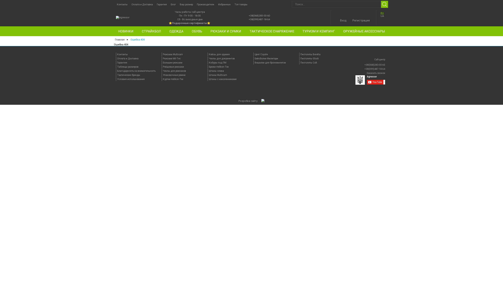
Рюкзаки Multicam (173, 54)
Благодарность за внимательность (136, 71)
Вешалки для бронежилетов (270, 62)
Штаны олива (216, 71)
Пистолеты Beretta (310, 54)
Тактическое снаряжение (272, 31)
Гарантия (162, 4)
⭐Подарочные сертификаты (188, 23)
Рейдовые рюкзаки (173, 66)
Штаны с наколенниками (223, 79)
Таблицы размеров (128, 66)
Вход (343, 20)
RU (382, 13)
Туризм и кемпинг (318, 31)
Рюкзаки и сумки (225, 31)
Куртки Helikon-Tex (173, 79)
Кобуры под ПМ (217, 62)
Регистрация (361, 20)
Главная (120, 39)
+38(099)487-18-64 (259, 19)
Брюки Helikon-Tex (219, 66)
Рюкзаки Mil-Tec (172, 58)
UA (382, 16)
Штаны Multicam (218, 75)
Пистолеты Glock (309, 58)
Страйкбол (151, 31)
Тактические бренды (128, 75)
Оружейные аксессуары (364, 31)
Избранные (224, 4)
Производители (205, 4)
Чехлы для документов (222, 58)
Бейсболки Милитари (266, 58)
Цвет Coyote (261, 54)
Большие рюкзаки (172, 62)
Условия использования (131, 79)
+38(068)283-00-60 (259, 15)
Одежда (176, 31)
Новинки (125, 31)
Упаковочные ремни (174, 75)
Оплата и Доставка (142, 4)
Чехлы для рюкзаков (174, 71)
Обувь (197, 31)
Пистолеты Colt (308, 62)
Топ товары (240, 4)
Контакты (122, 4)
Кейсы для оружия (219, 54)
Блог (173, 4)
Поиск (384, 4)
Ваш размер (186, 4)
